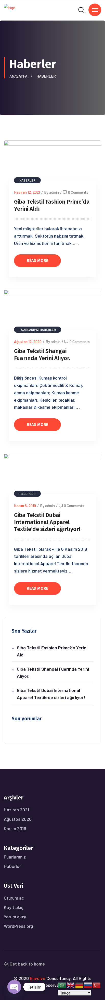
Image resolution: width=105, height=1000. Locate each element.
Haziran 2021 (16, 809)
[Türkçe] (97, 984)
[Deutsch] (79, 984)
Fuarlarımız (29, 330)
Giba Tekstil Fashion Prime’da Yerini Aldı (52, 651)
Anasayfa (19, 76)
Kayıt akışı (14, 907)
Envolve (37, 978)
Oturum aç (14, 898)
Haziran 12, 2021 (27, 192)
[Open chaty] (14, 987)
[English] (71, 984)
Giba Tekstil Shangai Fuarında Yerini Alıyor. (42, 355)
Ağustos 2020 (18, 819)
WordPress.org (18, 926)
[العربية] (62, 984)
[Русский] (88, 984)
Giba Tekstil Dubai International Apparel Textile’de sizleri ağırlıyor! (47, 522)
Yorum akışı (15, 916)
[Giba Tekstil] (9, 9)
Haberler (46, 76)
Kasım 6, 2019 (25, 505)
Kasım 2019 (15, 828)
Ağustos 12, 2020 (28, 341)
